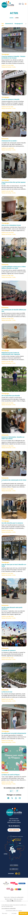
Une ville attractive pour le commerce (12, 523)
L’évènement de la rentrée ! (9, 141)
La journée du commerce (9, 650)
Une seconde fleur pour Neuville (11, 395)
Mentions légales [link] (9, 899)
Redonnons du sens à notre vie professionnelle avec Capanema (11, 353)
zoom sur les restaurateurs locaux (11, 225)
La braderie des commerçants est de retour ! (14, 480)
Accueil (11, 17)
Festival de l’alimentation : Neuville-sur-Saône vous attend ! (13, 437)
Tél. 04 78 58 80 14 (14, 826)
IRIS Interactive (17, 900)
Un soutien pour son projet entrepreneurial (14, 733)
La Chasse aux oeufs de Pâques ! (11, 774)
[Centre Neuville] (8, 4)
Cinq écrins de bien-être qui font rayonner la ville (14, 183)
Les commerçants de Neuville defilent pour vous (14, 310)
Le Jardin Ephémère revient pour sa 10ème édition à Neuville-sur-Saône (14, 267)
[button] (25, 24)
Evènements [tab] (9, 23)
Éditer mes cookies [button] (18, 899)
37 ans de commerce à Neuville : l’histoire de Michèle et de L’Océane (13, 57)
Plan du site (7, 897)
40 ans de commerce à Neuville (10, 99)
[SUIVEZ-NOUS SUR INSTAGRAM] (19, 874)
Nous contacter (14, 830)
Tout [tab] (3, 23)
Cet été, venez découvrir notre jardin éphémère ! (12, 608)
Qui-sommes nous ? (14, 869)
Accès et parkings (14, 865)
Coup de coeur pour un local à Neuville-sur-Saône (14, 565)
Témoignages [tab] (18, 23)
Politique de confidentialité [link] (16, 897)
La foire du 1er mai (7, 692)
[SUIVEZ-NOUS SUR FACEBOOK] (16, 874)
